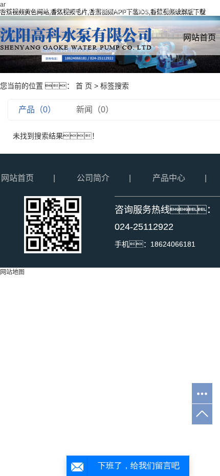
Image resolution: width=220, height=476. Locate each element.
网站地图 (12, 272)
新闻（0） (95, 109)
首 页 (84, 86)
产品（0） (37, 109)
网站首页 (17, 178)
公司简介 (93, 178)
